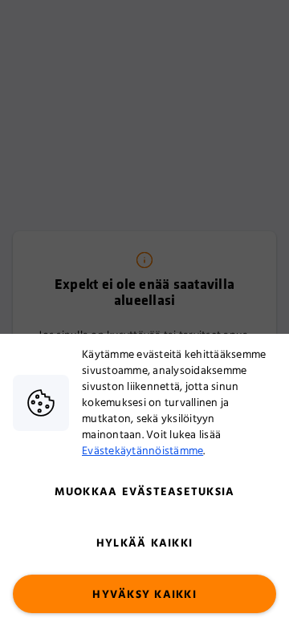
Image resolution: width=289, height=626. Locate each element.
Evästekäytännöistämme (142, 451)
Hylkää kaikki (144, 543)
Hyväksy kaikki (144, 595)
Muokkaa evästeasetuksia (145, 492)
